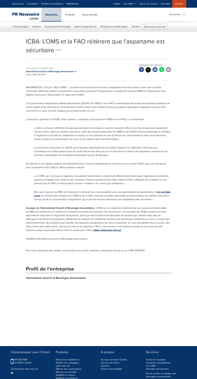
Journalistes (32, 3)
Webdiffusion (72, 3)
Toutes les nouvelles (155, 359)
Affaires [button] (36, 26)
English (116, 3)
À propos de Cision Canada (114, 359)
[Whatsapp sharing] (161, 70)
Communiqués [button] (20, 26)
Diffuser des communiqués (69, 369)
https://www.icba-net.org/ (107, 230)
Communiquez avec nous (23, 369)
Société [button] (136, 26)
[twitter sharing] (148, 70)
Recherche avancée (154, 26)
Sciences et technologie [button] (58, 26)
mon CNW (150, 365)
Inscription (166, 3)
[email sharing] (168, 70)
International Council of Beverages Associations (56, 278)
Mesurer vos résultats (66, 372)
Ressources (18, 3)
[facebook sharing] (141, 70)
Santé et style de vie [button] (85, 26)
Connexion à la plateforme (158, 362)
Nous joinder (90, 15)
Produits (70, 15)
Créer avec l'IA (63, 365)
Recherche (175, 14)
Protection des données (157, 369)
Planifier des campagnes (67, 362)
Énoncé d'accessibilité (111, 369)
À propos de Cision (110, 362)
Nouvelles (51, 15)
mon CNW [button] (128, 3)
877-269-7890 (21, 359)
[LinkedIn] (12, 372)
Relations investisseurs (52, 3)
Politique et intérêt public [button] (114, 26)
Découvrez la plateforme (67, 359)
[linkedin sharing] (155, 70)
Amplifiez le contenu (65, 375)
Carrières (105, 365)
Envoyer (179, 3)
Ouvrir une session (148, 3)
